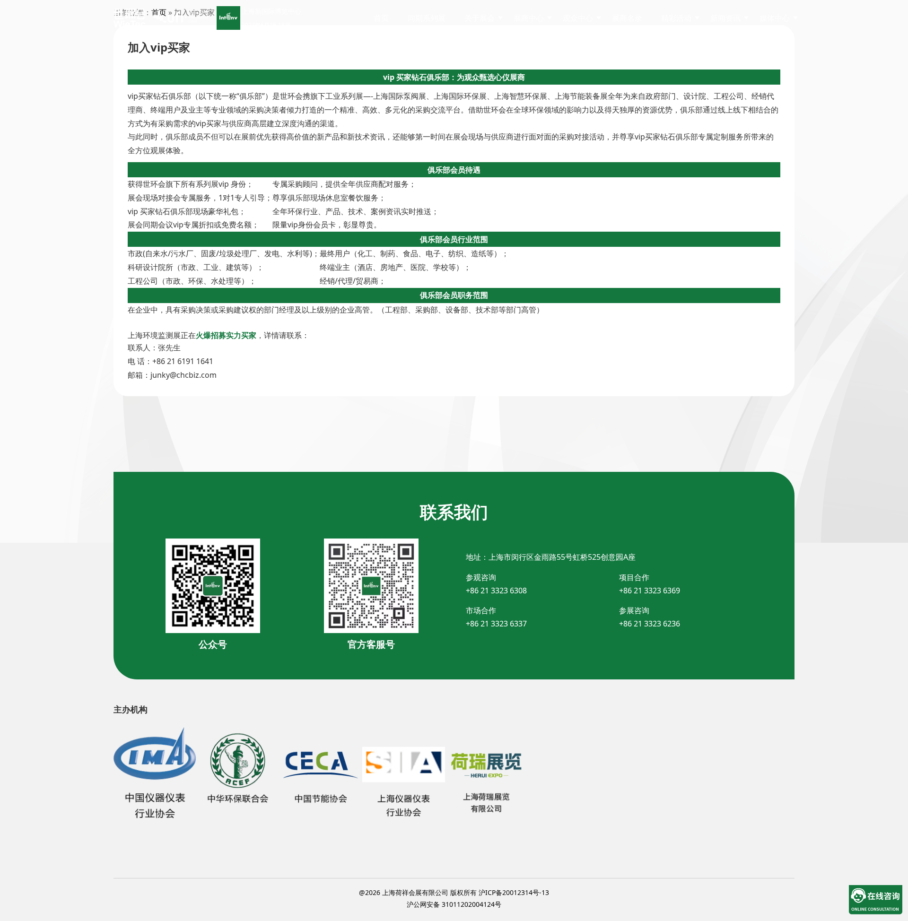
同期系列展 (426, 18)
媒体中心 (775, 18)
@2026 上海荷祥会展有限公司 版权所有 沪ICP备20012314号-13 (454, 892)
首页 (381, 18)
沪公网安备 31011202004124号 (454, 904)
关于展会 (479, 18)
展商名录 (627, 18)
